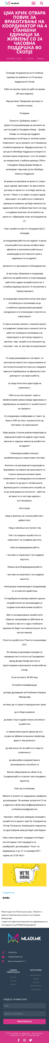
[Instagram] (24, 1040)
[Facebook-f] (18, 1040)
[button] (33, 3)
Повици (40, 58)
